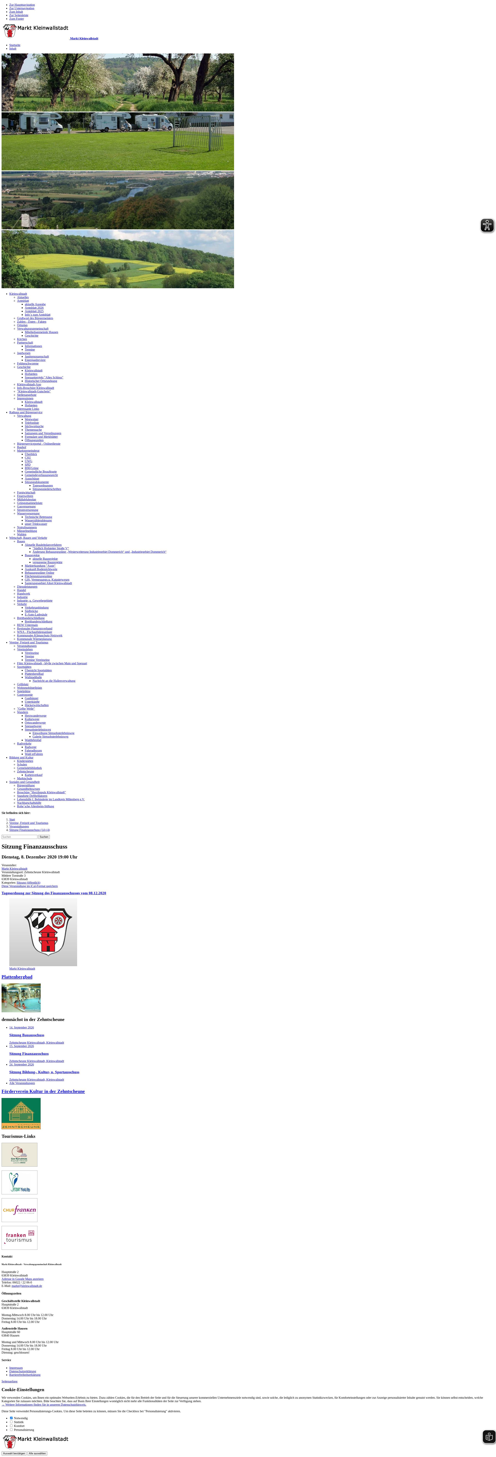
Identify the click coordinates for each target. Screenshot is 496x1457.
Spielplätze (23, 691)
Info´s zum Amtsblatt (37, 314)
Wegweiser (31, 419)
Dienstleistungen (27, 586)
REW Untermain (27, 625)
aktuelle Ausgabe (35, 304)
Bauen (21, 541)
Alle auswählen (37, 1453)
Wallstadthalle (33, 677)
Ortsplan (22, 325)
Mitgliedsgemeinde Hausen (41, 332)
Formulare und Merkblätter (41, 436)
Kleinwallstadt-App (29, 384)
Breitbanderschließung (31, 618)
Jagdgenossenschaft (37, 356)
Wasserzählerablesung (38, 520)
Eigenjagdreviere (35, 360)
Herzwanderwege (35, 715)
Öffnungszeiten (34, 440)
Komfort (19, 1426)
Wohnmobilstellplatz (29, 687)
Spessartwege (33, 726)
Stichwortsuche (34, 426)
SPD (28, 464)
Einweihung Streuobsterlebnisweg (53, 733)
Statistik (19, 1422)
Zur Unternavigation (21, 8)
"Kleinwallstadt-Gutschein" (34, 391)
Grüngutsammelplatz (29, 503)
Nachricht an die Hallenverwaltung (54, 680)
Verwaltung (24, 415)
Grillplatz (22, 684)
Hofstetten (31, 374)
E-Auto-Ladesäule (36, 614)
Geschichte (31, 335)
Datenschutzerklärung (22, 1371)
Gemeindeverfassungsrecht (41, 475)
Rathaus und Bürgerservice (25, 412)
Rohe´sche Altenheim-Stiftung (35, 806)
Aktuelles (23, 297)
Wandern (22, 712)
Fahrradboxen (33, 750)
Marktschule (24, 778)
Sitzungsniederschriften (47, 489)
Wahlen (21, 534)
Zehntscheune (25, 771)
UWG (28, 461)
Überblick (31, 454)
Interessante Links (28, 408)
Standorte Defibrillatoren (32, 795)
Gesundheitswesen (28, 788)
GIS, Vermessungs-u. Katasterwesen (47, 579)
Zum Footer (16, 18)
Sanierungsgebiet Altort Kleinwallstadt (48, 583)
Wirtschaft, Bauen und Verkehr (28, 537)
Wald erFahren (34, 754)
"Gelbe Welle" (26, 708)
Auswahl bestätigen (14, 1453)
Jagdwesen (23, 353)
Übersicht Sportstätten (38, 670)
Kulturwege (32, 719)
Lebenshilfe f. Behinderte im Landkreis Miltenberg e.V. (51, 799)
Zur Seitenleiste (18, 15)
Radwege (30, 747)
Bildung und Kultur (21, 757)
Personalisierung (24, 1429)
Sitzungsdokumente (37, 482)
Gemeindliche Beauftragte (41, 471)
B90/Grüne (32, 468)
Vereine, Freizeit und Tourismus (28, 642)
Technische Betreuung (38, 517)
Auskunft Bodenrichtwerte (41, 569)
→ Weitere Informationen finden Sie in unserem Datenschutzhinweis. (44, 1404)
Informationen (33, 346)
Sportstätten (24, 666)
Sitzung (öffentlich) (28, 882)
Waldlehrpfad (33, 740)
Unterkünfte (32, 701)
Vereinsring (32, 653)
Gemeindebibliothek (29, 768)
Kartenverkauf (33, 775)
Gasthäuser (31, 698)
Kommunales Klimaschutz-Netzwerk (39, 635)
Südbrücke (31, 611)
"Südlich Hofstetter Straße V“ (51, 548)
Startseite (14, 45)
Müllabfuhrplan (26, 499)
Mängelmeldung (27, 530)
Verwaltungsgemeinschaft (32, 328)
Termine (30, 349)
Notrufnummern (27, 527)
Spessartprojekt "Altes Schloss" (44, 377)
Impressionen (25, 398)
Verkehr (22, 604)
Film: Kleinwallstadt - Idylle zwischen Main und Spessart (52, 663)
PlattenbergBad (34, 673)
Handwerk (23, 593)
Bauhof (21, 447)
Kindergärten (25, 761)
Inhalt (12, 48)
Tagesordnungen (43, 485)
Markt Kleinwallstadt (14, 868)
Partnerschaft (25, 342)
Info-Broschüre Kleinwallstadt (35, 388)
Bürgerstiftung (26, 785)
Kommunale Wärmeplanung (34, 639)
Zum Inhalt (16, 11)
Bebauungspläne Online (39, 572)
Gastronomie (25, 694)
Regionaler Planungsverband (34, 628)
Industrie (22, 597)
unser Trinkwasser (36, 524)
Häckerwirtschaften (37, 705)
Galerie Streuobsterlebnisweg (50, 736)
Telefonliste (32, 422)
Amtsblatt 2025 (34, 311)
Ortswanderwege (35, 722)
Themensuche (33, 429)
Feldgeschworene (28, 363)
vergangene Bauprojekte (47, 562)
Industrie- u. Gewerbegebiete (35, 600)
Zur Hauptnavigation (22, 4)
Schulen (22, 764)
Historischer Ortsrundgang (41, 381)
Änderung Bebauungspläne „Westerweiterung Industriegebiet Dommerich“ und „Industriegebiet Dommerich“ (99, 551)
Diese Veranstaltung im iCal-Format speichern (30, 886)
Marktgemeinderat (28, 450)
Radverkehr (24, 743)
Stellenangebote (26, 395)
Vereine (29, 656)
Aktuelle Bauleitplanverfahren (43, 544)
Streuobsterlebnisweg (38, 729)
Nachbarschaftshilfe (29, 802)
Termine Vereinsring (37, 659)
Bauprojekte (32, 555)
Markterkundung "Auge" (40, 565)
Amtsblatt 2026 (34, 307)
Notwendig (21, 1418)
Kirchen (22, 339)
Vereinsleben (25, 649)
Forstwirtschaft (26, 492)
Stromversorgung (27, 510)
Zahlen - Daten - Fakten (31, 321)
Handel (21, 590)
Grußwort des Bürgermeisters (35, 318)
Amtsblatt (23, 300)
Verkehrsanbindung (37, 607)
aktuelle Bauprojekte (45, 558)
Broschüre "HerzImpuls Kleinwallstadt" (41, 792)
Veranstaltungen (27, 646)
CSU (28, 457)
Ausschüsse (32, 478)
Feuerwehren (25, 496)
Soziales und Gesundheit (24, 782)
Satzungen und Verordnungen (43, 433)
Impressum (16, 1367)
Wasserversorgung (28, 513)
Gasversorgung (26, 506)
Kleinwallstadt (18, 293)
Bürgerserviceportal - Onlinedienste (38, 443)
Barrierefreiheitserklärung (24, 1374)
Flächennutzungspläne (38, 576)
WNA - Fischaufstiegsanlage (34, 632)
